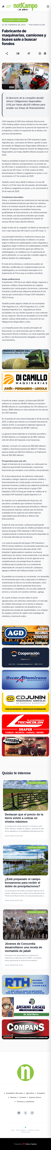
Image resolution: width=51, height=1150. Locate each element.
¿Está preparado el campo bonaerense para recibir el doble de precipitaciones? (22, 882)
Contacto (22, 1097)
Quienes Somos (35, 1097)
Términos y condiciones (25, 1101)
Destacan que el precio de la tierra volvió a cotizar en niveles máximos (24, 818)
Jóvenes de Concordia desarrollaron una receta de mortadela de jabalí (23, 947)
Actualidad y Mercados (14, 1093)
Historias (13, 1097)
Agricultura (30, 1093)
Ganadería (41, 1093)
